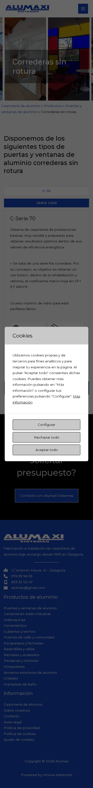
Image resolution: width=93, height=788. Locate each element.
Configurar (46, 425)
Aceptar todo (46, 450)
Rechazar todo (46, 437)
